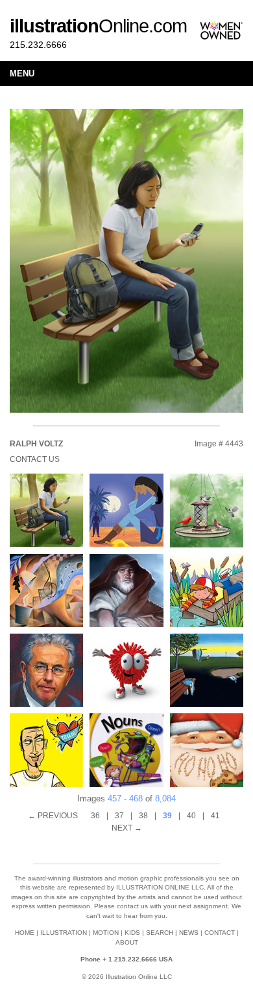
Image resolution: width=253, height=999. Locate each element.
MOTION (106, 932)
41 (215, 815)
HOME (24, 932)
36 (95, 815)
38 (143, 815)
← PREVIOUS (53, 815)
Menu (22, 73)
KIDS (132, 932)
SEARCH (159, 932)
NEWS (189, 932)
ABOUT (126, 942)
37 (119, 815)
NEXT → (127, 827)
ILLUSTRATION (63, 932)
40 (191, 815)
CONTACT (219, 932)
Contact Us (35, 459)
